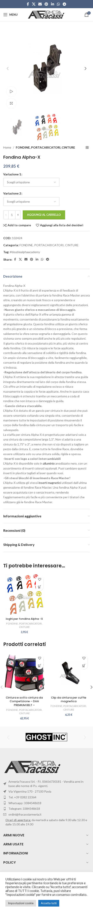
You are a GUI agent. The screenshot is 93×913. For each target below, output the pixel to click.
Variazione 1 (12, 174)
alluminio (49, 463)
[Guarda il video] (11, 91)
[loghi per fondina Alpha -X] (24, 594)
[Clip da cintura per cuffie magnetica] (69, 673)
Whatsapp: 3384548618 (24, 803)
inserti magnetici (49, 483)
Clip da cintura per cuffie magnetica (68, 699)
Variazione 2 (12, 193)
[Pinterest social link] (46, 4)
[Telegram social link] (64, 4)
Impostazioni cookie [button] (21, 903)
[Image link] (33, 766)
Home (7, 147)
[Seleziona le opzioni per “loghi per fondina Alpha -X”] (39, 587)
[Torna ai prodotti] (87, 147)
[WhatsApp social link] (58, 4)
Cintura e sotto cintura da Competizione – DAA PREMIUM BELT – (24, 701)
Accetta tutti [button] (49, 903)
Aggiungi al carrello (44, 214)
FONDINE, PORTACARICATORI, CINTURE (45, 147)
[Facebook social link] (27, 4)
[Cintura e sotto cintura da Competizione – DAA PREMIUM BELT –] (24, 673)
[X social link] (33, 4)
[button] (7, 68)
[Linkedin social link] (52, 4)
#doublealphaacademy (25, 252)
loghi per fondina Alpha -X (24, 619)
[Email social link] (40, 4)
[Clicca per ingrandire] (11, 103)
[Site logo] (46, 14)
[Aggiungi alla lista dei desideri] (39, 579)
